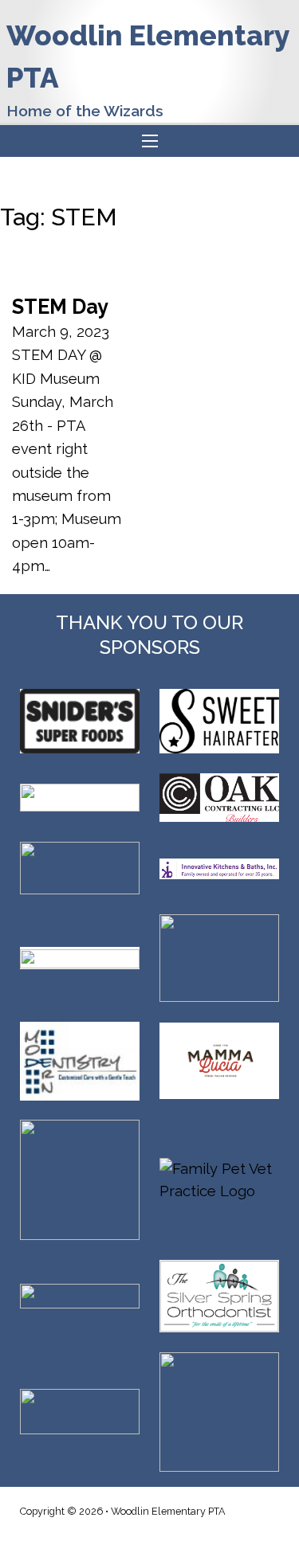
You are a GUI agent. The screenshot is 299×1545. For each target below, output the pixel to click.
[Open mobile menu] (150, 141)
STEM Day (60, 307)
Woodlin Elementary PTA (147, 56)
